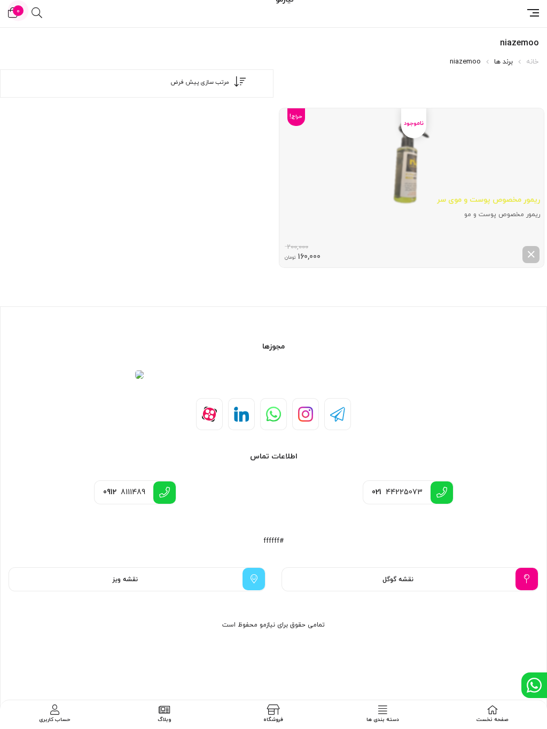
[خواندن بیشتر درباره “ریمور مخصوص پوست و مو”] (531, 254)
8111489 (124, 492)
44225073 (397, 492)
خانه (532, 62)
